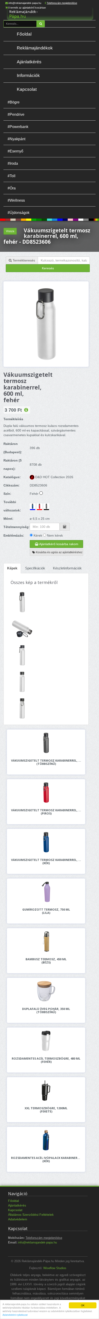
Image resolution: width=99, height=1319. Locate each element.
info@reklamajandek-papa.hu (25, 3)
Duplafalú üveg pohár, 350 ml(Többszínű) (46, 1010)
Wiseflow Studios (54, 1268)
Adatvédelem (17, 1219)
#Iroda (13, 163)
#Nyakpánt (16, 139)
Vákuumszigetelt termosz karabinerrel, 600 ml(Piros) (46, 812)
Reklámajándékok (35, 48)
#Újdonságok (18, 212)
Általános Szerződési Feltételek (31, 1214)
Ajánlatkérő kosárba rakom (58, 544)
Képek (12, 568)
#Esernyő (15, 151)
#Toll (11, 176)
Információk (28, 75)
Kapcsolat (27, 89)
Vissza (10, 231)
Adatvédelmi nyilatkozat (15, 1314)
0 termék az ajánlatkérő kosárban (27, 7)
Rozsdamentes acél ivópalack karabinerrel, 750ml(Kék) (46, 1159)
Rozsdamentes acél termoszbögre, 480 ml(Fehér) (46, 1060)
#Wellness (16, 200)
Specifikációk (35, 568)
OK (82, 1305)
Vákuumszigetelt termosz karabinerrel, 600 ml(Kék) (46, 861)
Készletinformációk (67, 568)
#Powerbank (18, 127)
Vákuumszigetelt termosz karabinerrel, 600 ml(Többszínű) (46, 762)
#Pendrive (16, 114)
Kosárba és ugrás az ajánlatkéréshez (58, 552)
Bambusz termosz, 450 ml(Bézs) (46, 961)
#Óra (12, 188)
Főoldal (24, 34)
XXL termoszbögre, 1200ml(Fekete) (46, 1110)
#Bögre (14, 102)
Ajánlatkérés (29, 61)
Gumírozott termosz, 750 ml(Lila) (46, 911)
